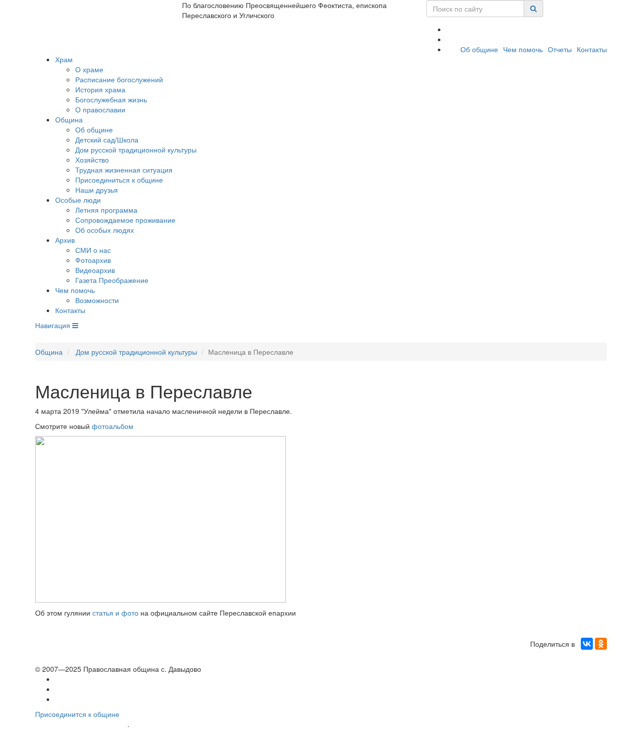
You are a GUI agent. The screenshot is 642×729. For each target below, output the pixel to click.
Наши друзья (96, 190)
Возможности (97, 300)
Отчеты (560, 49)
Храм (64, 59)
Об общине (479, 49)
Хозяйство (92, 160)
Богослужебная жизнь (111, 99)
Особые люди (78, 200)
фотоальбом (112, 426)
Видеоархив (95, 270)
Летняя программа (106, 210)
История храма (100, 89)
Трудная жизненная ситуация (124, 170)
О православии (100, 109)
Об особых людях (104, 230)
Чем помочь (523, 49)
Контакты (592, 49)
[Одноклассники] (601, 644)
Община (69, 119)
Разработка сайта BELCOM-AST (81, 724)
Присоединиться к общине (119, 180)
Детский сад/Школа (106, 139)
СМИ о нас (93, 250)
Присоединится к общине (77, 714)
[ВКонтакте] (587, 644)
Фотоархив (93, 260)
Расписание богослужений (119, 79)
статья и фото (115, 613)
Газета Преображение (111, 280)
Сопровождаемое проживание (125, 220)
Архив (65, 240)
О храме (89, 69)
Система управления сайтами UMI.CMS (188, 724)
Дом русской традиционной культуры (136, 149)
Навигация (53, 325)
